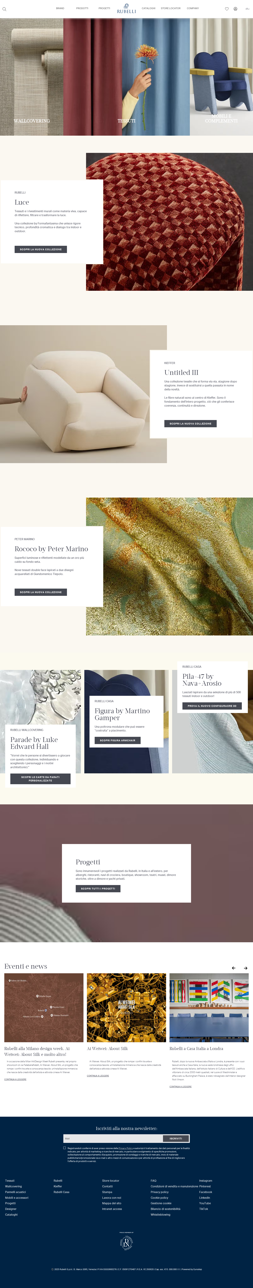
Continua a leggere (15, 1079)
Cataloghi (11, 1214)
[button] (248, 9)
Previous (233, 968)
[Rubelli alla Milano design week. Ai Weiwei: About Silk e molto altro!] (43, 1007)
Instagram (205, 1180)
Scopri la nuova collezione (41, 249)
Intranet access (112, 1209)
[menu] (126, 9)
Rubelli (58, 1180)
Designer (11, 1209)
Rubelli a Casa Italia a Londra (196, 1048)
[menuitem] (60, 8)
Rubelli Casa (61, 1192)
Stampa (107, 1192)
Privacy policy (159, 1192)
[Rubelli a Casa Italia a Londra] (209, 1007)
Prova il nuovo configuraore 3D (212, 706)
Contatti (107, 1186)
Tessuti (9, 1180)
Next (245, 968)
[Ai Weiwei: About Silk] (126, 1007)
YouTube (205, 1203)
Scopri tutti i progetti (98, 889)
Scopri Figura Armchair (117, 740)
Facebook (205, 1192)
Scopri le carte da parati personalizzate (40, 778)
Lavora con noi (111, 1197)
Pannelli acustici (15, 1192)
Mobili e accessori (16, 1197)
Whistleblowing (160, 1214)
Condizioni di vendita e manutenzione (174, 1186)
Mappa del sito (111, 1203)
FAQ (153, 1180)
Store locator (110, 1180)
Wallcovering (13, 1186)
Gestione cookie (161, 1203)
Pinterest (205, 1186)
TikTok (203, 1209)
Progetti (10, 1203)
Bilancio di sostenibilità (165, 1209)
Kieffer (58, 1186)
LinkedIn (204, 1197)
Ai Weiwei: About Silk (107, 1048)
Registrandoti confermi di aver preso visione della (129, 1155)
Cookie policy (159, 1197)
